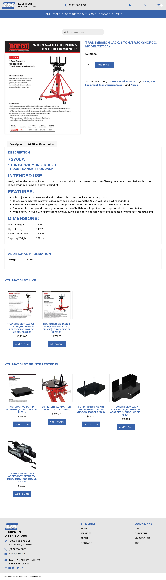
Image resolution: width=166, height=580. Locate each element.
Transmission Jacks (123, 81)
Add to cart (104, 64)
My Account (142, 538)
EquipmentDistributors (16, 533)
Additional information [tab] (40, 144)
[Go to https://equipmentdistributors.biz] (10, 5)
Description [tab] (16, 144)
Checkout (141, 533)
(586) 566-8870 (78, 5)
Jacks (145, 81)
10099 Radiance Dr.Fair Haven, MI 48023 (20, 542)
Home (84, 528)
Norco (134, 85)
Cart (138, 528)
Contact (86, 543)
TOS (137, 543)
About (84, 538)
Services (86, 533)
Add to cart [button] (22, 344)
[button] (6, 568)
